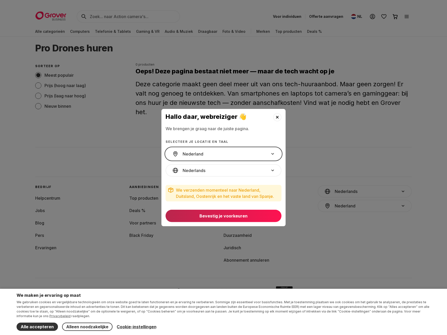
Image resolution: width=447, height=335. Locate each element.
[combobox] (223, 154)
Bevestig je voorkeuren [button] (223, 216)
